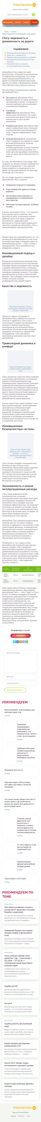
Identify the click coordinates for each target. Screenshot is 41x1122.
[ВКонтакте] (17, 641)
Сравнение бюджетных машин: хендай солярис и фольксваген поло (20, 369)
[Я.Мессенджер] (14, 641)
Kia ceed (8, 1003)
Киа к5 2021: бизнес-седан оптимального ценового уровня (18, 1064)
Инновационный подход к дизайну (21, 53)
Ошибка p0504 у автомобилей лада (18, 1025)
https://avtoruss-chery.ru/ (25, 85)
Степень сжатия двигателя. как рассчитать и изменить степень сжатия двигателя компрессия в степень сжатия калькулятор (26, 825)
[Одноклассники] (20, 641)
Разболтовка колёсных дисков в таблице (19, 1085)
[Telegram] (23, 641)
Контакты (21, 1116)
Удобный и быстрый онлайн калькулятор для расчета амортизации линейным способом (26, 753)
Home (7, 32)
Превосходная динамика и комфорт (21, 57)
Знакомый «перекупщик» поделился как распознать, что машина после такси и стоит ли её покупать (26, 730)
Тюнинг (26, 22)
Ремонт (18, 22)
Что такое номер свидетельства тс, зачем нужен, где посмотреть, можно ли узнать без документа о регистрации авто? (20, 802)
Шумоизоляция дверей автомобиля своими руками (26, 864)
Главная (13, 1116)
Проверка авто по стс (13, 770)
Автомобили (8, 22)
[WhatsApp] (26, 641)
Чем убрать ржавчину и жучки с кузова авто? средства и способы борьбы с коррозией (20, 308)
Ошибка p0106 (11, 986)
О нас (28, 1116)
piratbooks (24, 4)
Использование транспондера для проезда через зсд (19, 711)
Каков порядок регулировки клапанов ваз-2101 (17, 1044)
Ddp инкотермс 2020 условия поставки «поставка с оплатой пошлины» (17, 784)
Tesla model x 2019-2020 (15, 879)
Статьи (34, 22)
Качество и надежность (16, 55)
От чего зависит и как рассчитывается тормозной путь (26, 847)
